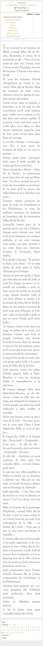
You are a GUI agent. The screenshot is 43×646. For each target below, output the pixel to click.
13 (11, 630)
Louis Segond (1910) (12, 19)
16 (24, 630)
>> (18, 625)
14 (15, 630)
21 (7, 632)
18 (33, 630)
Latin (12, 25)
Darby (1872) (12, 30)
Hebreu (12, 28)
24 (21, 632)
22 (11, 632)
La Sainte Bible (12, 5)
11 (2, 630)
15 (19, 630)
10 (37, 627)
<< (11, 625)
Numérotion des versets (13, 17)
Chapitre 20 (32, 5)
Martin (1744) (12, 33)
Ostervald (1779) (12, 36)
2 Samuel (22, 5)
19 (38, 630)
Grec (12, 22)
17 (29, 630)
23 (16, 632)
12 (6, 630)
